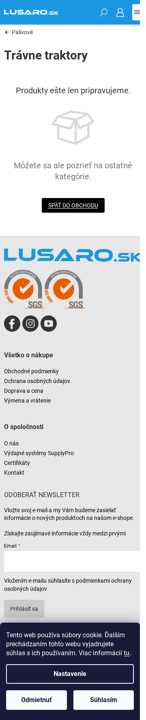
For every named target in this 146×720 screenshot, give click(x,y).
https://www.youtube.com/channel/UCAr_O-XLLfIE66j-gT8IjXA (49, 323)
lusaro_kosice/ (30, 323)
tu (126, 653)
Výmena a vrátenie (27, 400)
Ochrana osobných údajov (37, 381)
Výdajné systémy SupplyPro (39, 453)
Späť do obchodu (73, 205)
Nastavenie (70, 674)
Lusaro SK (12, 323)
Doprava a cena (23, 391)
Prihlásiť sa (24, 609)
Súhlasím (103, 700)
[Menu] (137, 12)
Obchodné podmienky (31, 371)
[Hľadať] (104, 12)
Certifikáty (17, 463)
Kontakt (14, 473)
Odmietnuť (36, 700)
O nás (11, 443)
